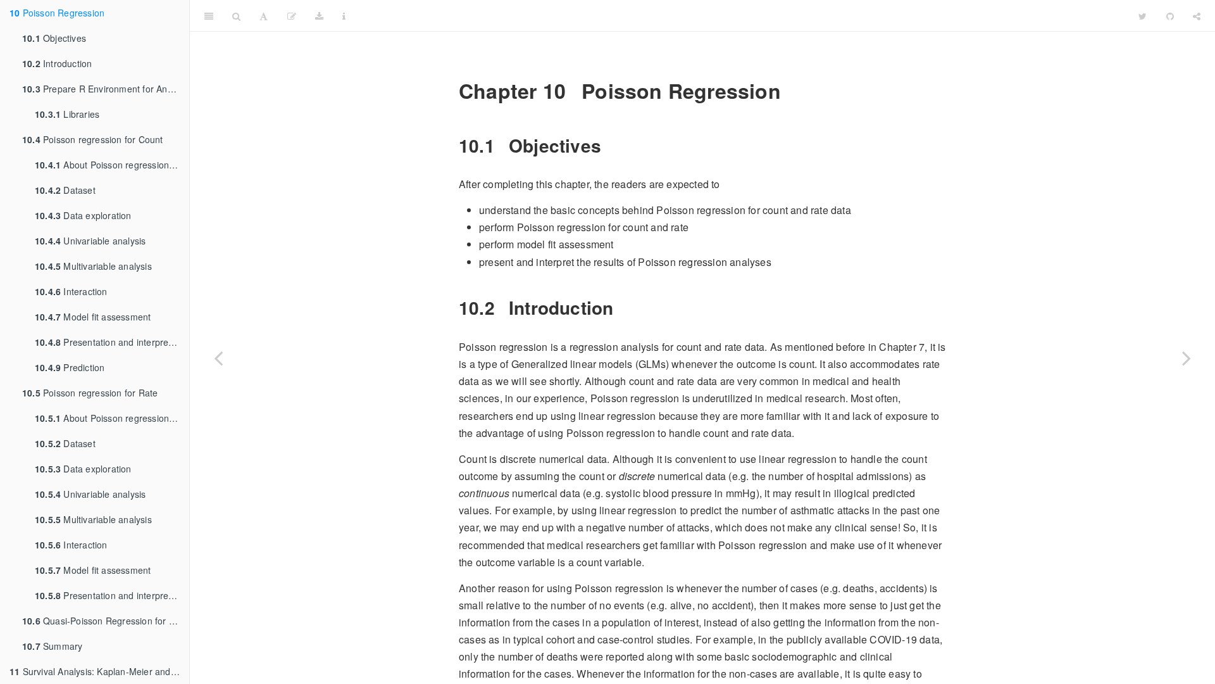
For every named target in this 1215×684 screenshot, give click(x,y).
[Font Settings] (263, 16)
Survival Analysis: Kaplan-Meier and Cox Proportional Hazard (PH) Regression (99, 671)
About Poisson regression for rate (112, 418)
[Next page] (1186, 358)
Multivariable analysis (93, 266)
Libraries (67, 114)
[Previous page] (218, 358)
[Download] (319, 16)
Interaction (71, 291)
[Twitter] (1142, 16)
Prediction (69, 367)
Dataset (65, 190)
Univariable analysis (90, 240)
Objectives (54, 38)
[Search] (236, 16)
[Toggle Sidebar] (209, 16)
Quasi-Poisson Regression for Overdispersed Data (105, 620)
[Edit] (292, 16)
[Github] (1170, 16)
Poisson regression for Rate (90, 392)
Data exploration (83, 215)
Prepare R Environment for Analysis (105, 88)
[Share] (1196, 16)
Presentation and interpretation (112, 342)
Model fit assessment (93, 316)
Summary (52, 646)
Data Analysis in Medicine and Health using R (742, 15)
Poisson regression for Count (92, 139)
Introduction (57, 63)
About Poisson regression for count (112, 164)
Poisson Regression (56, 12)
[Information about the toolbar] (344, 16)
